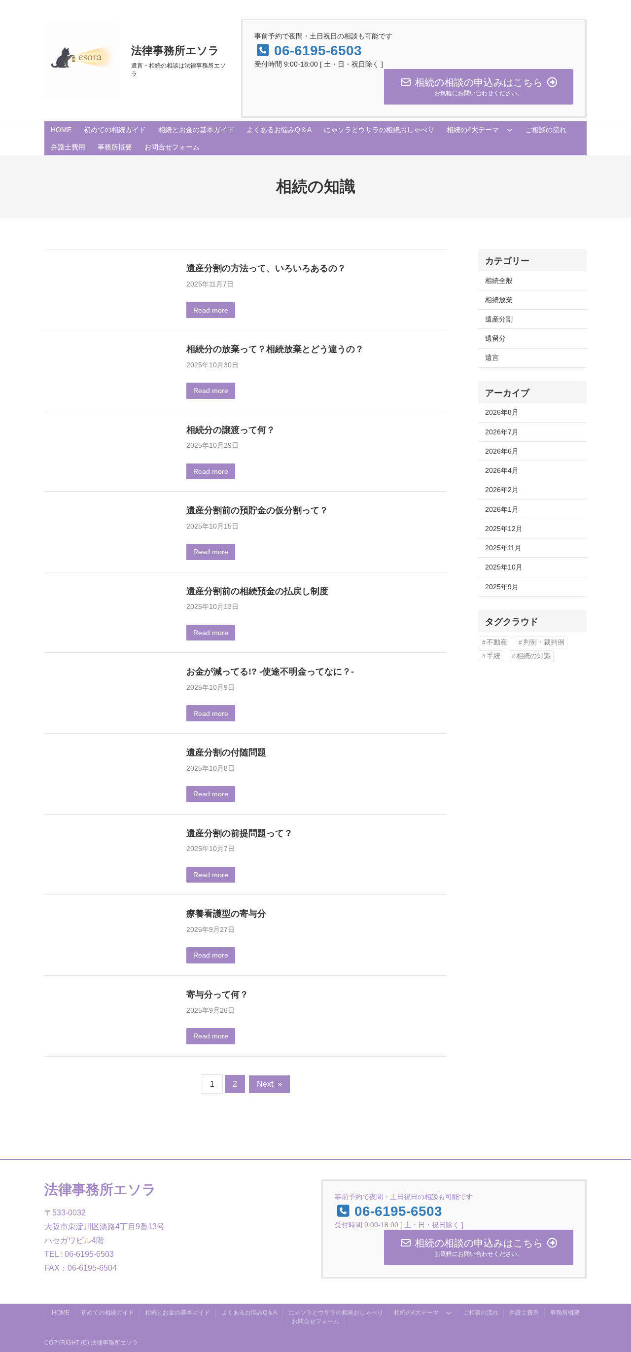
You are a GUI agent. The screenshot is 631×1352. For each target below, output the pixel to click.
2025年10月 (504, 567)
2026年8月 (502, 412)
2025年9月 (502, 587)
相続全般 (499, 281)
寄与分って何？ (217, 994)
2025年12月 (504, 529)
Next (269, 1084)
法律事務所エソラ (175, 50)
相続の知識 (533, 656)
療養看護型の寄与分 (226, 913)
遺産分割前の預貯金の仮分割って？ (257, 510)
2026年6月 (502, 451)
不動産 (497, 642)
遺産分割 (499, 319)
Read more (210, 310)
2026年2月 (502, 490)
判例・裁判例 (543, 642)
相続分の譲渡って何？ (230, 430)
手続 (493, 656)
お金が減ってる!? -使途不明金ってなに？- (270, 671)
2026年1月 (502, 509)
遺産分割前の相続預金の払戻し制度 (257, 591)
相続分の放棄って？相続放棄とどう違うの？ (275, 349)
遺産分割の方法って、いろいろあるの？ (266, 268)
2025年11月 (503, 548)
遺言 (492, 357)
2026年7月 (502, 432)
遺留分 (495, 338)
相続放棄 (499, 300)
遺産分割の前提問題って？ (239, 833)
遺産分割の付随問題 (226, 752)
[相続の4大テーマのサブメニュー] (510, 130)
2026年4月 (502, 470)
